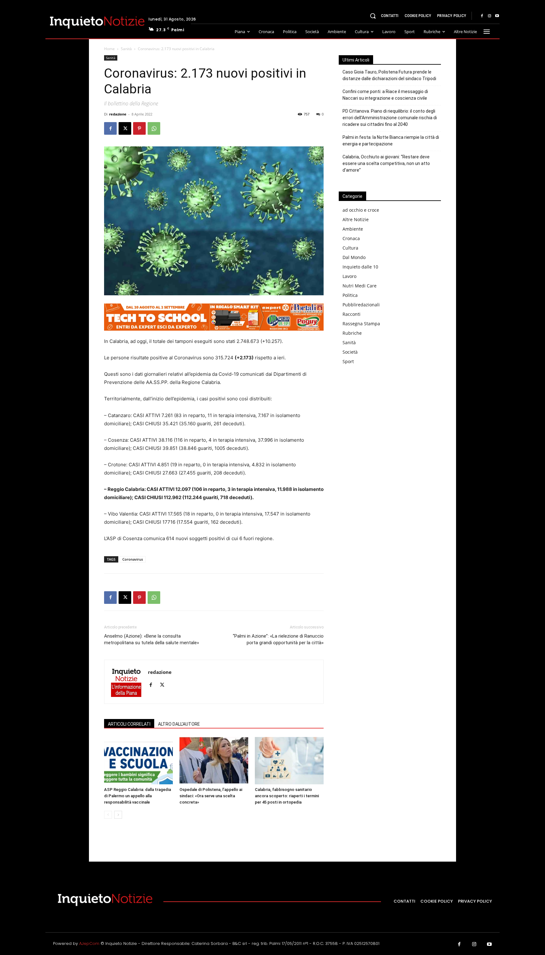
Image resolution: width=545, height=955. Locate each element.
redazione (117, 114)
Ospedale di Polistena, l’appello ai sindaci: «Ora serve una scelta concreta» (210, 796)
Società (350, 352)
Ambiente (353, 229)
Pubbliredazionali (361, 305)
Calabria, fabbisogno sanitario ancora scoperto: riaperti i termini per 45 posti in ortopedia (287, 796)
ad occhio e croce (361, 210)
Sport (348, 361)
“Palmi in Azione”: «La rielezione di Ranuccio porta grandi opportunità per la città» (278, 639)
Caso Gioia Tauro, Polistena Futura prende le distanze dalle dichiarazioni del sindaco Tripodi (389, 75)
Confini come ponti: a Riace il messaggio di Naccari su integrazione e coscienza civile (385, 95)
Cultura (350, 248)
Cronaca (351, 238)
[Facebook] (482, 16)
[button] (372, 15)
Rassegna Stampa (361, 324)
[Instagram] (489, 16)
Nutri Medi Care (360, 286)
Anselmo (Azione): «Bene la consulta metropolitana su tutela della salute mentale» (151, 639)
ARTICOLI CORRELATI (129, 724)
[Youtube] (497, 16)
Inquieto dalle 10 (360, 267)
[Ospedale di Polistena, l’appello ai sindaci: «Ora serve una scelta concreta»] (213, 760)
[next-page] (118, 815)
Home (109, 48)
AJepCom (89, 943)
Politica (350, 295)
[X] (125, 128)
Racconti (351, 314)
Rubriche (352, 333)
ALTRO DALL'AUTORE (179, 724)
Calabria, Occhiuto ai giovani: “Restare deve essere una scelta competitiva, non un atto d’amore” (386, 163)
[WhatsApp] (154, 128)
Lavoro (349, 276)
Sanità (126, 48)
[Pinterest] (139, 128)
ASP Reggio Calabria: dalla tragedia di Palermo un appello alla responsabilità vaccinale (137, 796)
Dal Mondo (354, 257)
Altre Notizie (356, 219)
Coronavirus (132, 559)
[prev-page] (108, 815)
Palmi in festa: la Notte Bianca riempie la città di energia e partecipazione (391, 140)
